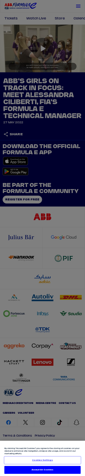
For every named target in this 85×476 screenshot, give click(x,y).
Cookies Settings (42, 460)
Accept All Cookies (42, 470)
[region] (42, 458)
